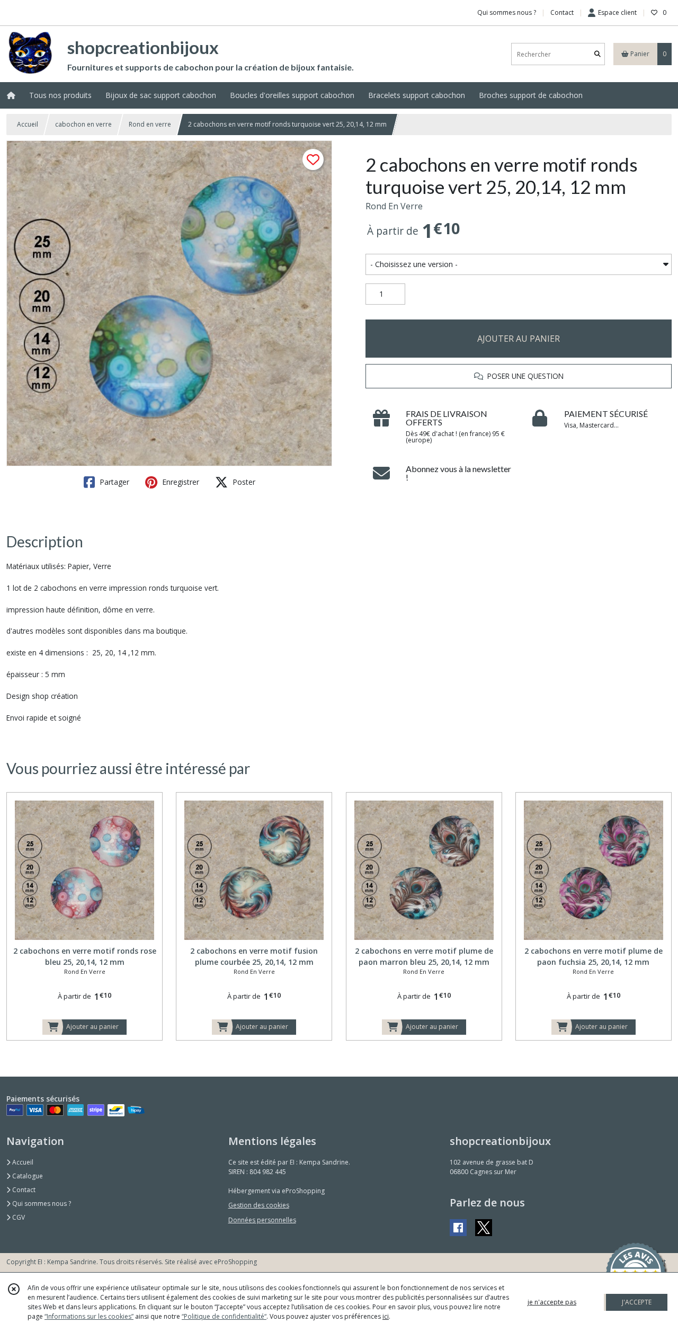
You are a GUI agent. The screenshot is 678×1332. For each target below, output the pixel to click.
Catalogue (27, 1175)
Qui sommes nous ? (41, 1203)
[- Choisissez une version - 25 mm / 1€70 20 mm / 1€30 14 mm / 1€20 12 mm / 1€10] (518, 264)
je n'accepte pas (552, 1302)
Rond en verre (150, 124)
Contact (562, 12)
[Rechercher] (597, 54)
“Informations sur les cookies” (88, 1316)
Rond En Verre (394, 206)
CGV (18, 1217)
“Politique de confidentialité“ (224, 1316)
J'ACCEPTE (637, 1302)
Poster (242, 482)
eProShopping (235, 1261)
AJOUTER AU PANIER (518, 338)
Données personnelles (262, 1219)
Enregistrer (179, 482)
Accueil (27, 124)
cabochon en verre (83, 124)
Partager (113, 482)
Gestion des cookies (258, 1205)
